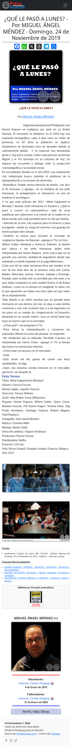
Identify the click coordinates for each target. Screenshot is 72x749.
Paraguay (44, 683)
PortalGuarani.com (26, 733)
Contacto (55, 733)
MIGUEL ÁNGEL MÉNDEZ (38, 116)
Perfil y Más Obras (36, 711)
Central (34, 683)
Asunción (24, 683)
